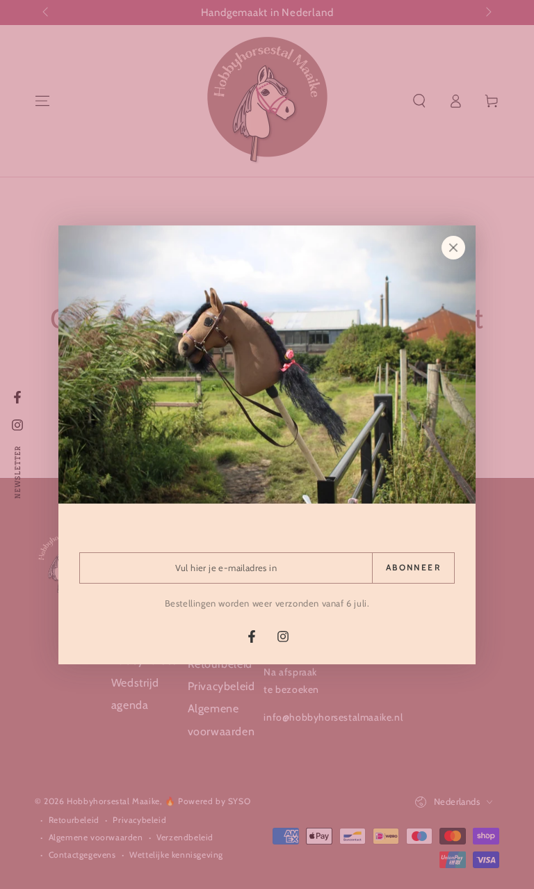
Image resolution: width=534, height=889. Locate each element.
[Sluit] (453, 247)
